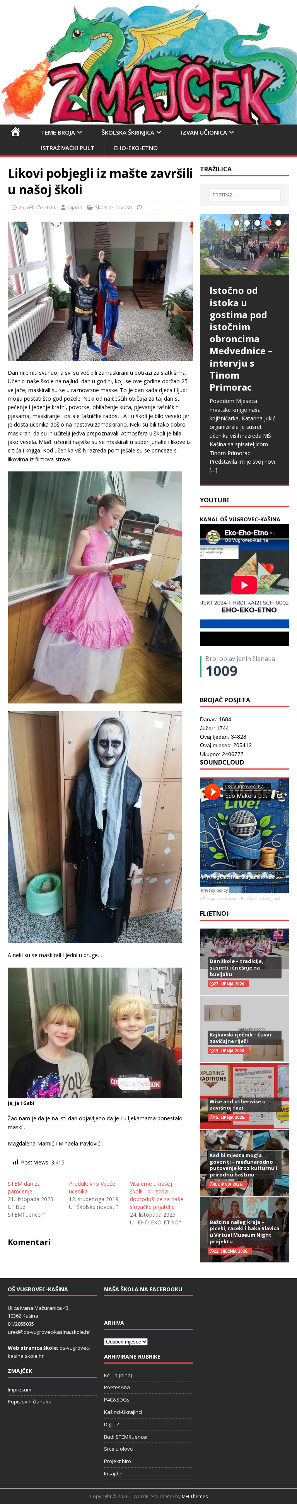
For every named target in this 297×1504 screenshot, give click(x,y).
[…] (213, 470)
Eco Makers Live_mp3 (260, 898)
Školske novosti (113, 207)
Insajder (113, 1473)
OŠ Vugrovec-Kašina (218, 898)
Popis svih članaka (29, 1401)
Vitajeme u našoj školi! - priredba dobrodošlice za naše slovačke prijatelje (156, 1195)
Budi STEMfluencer (126, 1436)
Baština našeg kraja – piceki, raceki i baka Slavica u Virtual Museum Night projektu (244, 1232)
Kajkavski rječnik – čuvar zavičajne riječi (241, 1038)
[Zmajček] (148, 120)
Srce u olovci (118, 1448)
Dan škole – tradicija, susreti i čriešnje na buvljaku (236, 968)
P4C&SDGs (117, 1399)
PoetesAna (117, 1387)
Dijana (74, 207)
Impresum (19, 1389)
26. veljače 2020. (37, 207)
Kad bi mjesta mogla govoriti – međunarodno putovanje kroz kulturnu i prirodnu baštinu (243, 1165)
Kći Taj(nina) (118, 1375)
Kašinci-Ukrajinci (123, 1411)
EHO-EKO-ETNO (136, 148)
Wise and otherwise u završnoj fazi (238, 1104)
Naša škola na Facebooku (143, 1289)
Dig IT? (111, 1424)
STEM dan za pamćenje (24, 1187)
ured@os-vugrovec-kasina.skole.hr (49, 1331)
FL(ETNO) (214, 913)
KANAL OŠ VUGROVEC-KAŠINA (240, 519)
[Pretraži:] (245, 194)
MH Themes (195, 1496)
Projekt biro (117, 1461)
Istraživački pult (67, 148)
